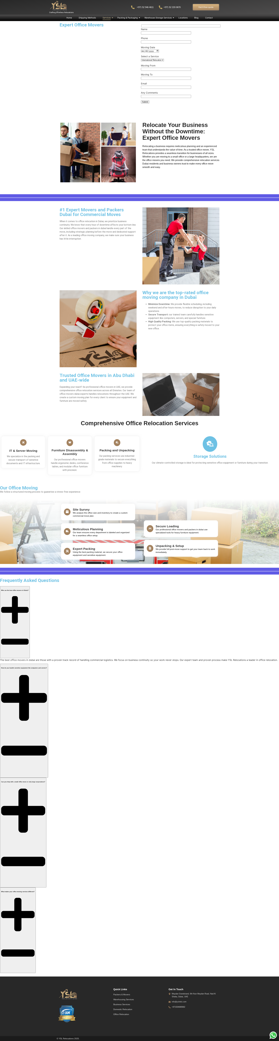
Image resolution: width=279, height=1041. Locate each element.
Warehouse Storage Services (158, 17)
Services (107, 17)
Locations (183, 17)
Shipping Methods (87, 17)
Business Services (121, 1004)
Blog (196, 17)
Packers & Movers (121, 994)
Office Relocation (121, 1014)
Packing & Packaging (127, 17)
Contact (209, 17)
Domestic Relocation (122, 1009)
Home (69, 17)
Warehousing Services (123, 999)
